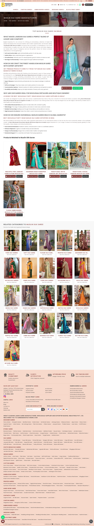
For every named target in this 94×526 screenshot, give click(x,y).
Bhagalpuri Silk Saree (75, 449)
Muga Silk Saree (28, 442)
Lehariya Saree (30, 458)
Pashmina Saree (61, 476)
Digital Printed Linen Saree (10, 458)
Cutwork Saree (73, 490)
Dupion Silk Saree (58, 442)
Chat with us (78, 88)
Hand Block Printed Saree (32, 401)
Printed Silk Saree (37, 440)
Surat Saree (37, 456)
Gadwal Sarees (53, 433)
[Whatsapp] (80, 5)
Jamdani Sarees (78, 431)
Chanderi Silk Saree (20, 449)
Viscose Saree (29, 390)
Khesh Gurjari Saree (28, 435)
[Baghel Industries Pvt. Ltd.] (13, 4)
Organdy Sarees (58, 469)
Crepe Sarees (62, 456)
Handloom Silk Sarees (23, 476)
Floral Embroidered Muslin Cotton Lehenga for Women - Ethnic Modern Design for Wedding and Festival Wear (14, 211)
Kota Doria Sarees (37, 431)
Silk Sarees (12, 21)
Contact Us (71, 4)
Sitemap (6, 408)
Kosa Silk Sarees (78, 442)
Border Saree (36, 422)
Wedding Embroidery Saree (43, 514)
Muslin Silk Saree (38, 442)
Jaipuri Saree (74, 422)
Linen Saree (15, 456)
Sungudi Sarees (44, 433)
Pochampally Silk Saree (70, 485)
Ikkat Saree (16, 433)
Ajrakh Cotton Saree (22, 467)
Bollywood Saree (65, 422)
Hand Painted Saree (31, 490)
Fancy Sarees (7, 422)
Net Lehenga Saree (27, 424)
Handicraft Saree (50, 492)
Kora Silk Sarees (78, 440)
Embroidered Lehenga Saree (77, 394)
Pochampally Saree (16, 435)
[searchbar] (83, 5)
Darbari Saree (68, 458)
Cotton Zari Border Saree (71, 465)
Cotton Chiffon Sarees (35, 502)
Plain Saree (23, 456)
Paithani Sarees (17, 431)
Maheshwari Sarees (73, 433)
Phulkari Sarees (66, 424)
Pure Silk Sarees (7, 440)
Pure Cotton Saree (8, 465)
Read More (19, 176)
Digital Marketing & (75, 524)
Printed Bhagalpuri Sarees (48, 485)
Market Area (7, 410)
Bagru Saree (7, 435)
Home (55, 4)
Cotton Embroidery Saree (51, 467)
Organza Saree (30, 388)
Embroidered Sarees (42, 9)
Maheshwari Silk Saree (32, 449)
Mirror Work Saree (63, 490)
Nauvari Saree (57, 431)
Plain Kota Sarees (37, 424)
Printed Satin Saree (69, 483)
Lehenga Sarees (56, 422)
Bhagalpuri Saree (84, 476)
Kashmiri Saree (83, 514)
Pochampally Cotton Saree (40, 471)
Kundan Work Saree (29, 492)
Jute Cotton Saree (22, 469)
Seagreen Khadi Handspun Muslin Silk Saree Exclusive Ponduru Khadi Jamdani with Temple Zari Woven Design (36, 173)
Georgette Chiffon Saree (21, 502)
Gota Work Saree (19, 490)
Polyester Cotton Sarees (10, 469)
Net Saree (29, 456)
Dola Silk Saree (18, 442)
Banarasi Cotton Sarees (10, 467)
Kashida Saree (55, 435)
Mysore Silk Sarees (58, 444)
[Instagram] (78, 5)
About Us (62, 4)
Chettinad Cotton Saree (57, 465)
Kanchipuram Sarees (9, 460)
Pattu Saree (60, 485)
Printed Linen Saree (58, 483)
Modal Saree (85, 458)
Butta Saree (21, 458)
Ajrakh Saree (19, 460)
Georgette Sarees (16, 422)
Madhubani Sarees (83, 490)
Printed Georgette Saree (10, 483)
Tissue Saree (27, 460)
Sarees (15, 9)
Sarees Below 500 (58, 458)
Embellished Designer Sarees (77, 398)
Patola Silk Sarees (35, 476)
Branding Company (85, 524)
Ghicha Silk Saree (54, 449)
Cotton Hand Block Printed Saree (34, 399)
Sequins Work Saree (9, 490)
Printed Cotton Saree (20, 465)
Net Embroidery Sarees (76, 390)
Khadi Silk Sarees (48, 442)
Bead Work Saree (40, 492)
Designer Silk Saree (48, 440)
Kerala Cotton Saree (26, 471)
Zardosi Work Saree (73, 514)
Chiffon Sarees (26, 9)
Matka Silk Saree (68, 442)
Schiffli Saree (82, 424)
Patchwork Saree (18, 492)
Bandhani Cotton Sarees (35, 469)
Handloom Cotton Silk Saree (48, 476)
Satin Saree (55, 456)
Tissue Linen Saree (40, 458)
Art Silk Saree (48, 388)
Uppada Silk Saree (43, 449)
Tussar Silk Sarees (26, 440)
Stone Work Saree (41, 490)
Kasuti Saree (38, 435)
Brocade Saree (36, 460)
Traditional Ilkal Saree (73, 456)
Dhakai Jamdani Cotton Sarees (11, 471)
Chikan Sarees (47, 424)
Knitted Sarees (77, 458)
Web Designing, (65, 524)
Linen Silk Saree (17, 444)
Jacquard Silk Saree (8, 442)
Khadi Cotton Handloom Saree (11, 478)
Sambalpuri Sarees (67, 431)
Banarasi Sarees (8, 431)
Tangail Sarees (46, 435)
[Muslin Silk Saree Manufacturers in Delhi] (72, 61)
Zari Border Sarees (45, 422)
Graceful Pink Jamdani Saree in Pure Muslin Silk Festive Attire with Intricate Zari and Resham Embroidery (14, 173)
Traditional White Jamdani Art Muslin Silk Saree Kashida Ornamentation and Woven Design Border (58, 173)
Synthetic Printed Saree (10, 485)
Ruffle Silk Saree (8, 444)
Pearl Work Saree (8, 492)
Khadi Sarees (7, 426)
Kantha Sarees (24, 433)
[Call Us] (91, 521)
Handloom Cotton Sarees (10, 476)
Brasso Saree (83, 422)
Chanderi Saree (7, 433)
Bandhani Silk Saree (8, 449)
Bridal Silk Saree (15, 514)
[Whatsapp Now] (3, 517)
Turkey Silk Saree (37, 444)
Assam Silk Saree (19, 451)
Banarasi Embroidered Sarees (78, 396)
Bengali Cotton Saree (72, 467)
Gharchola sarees (34, 433)
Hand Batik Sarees (52, 490)
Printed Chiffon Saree (23, 483)
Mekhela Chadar (47, 431)
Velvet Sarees (16, 424)
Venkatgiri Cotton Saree (55, 471)
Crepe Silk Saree (68, 440)
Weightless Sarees (8, 502)
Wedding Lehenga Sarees (27, 514)
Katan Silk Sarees (58, 440)
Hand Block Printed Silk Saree (53, 399)
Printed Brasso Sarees (34, 485)
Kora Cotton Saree (47, 469)
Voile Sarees (82, 467)
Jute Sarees (49, 458)
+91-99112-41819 (9, 394)
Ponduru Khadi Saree (72, 476)
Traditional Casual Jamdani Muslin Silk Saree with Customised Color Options (80, 173)
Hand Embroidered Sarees (77, 392)
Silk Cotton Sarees (31, 465)
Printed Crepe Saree (22, 485)
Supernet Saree (7, 424)
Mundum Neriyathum (83, 485)
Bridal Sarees (7, 514)
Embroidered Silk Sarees (76, 388)
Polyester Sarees (30, 392)
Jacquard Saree (57, 424)
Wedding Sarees (58, 9)
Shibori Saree (79, 483)
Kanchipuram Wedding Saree (58, 514)
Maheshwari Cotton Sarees (71, 469)
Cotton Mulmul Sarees (44, 465)
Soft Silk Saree (16, 440)
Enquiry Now (89, 4)
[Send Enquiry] (3, 521)
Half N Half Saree (46, 456)
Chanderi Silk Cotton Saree (36, 467)
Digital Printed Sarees (35, 483)
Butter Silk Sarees (48, 444)
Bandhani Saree (27, 422)
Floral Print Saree (47, 483)
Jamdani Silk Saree (8, 451)
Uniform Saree (7, 456)
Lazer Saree (75, 424)
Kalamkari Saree (27, 431)
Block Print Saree (73, 9)
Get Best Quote (67, 88)
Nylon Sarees (48, 390)
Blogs (5, 404)
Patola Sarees (62, 433)
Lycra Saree (48, 392)
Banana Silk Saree (27, 444)
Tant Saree (62, 467)
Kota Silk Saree (64, 449)
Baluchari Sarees (83, 433)
